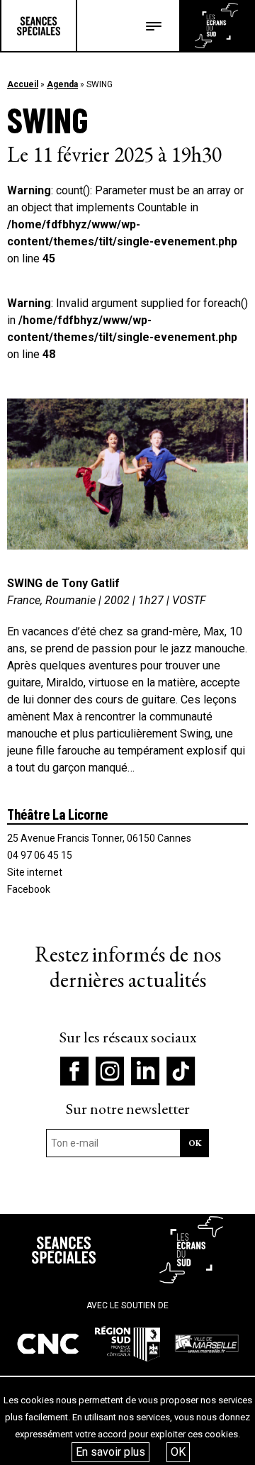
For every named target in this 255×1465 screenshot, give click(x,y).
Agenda (62, 84)
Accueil (22, 84)
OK (178, 1452)
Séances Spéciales (38, 25)
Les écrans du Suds (216, 25)
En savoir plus (110, 1452)
